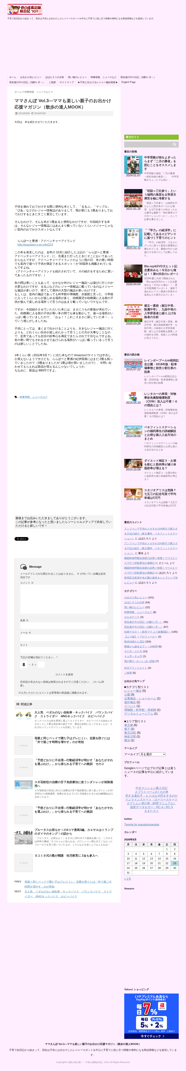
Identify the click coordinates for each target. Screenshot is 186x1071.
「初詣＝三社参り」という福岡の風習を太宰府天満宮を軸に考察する (160, 194)
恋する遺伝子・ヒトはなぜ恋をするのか (151, 795)
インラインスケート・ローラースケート (151, 799)
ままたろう (151, 810)
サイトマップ (67, 82)
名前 (24, 620)
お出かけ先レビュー (30, 77)
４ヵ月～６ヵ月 (133, 656)
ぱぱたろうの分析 (54, 77)
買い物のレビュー (77, 77)
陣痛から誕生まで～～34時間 (141, 646)
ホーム (12, 77)
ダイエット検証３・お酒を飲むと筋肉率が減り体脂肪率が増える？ (160, 464)
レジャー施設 (133, 690)
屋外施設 (130, 702)
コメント (27, 582)
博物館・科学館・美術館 (140, 709)
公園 (127, 694)
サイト (24, 645)
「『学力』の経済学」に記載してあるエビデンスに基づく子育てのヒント (160, 234)
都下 (127, 728)
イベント (130, 706)
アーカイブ (131, 754)
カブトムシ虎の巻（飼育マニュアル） (151, 803)
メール (25, 632)
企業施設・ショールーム (140, 698)
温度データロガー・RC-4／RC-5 (151, 807)
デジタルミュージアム (138, 713)
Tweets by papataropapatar (141, 824)
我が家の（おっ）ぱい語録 (139, 661)
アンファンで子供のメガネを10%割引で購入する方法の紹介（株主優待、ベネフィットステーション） (151, 533)
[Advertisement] (93, 47)
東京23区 (130, 732)
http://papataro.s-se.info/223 (35, 244)
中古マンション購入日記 (151, 788)
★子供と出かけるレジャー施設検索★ (98, 82)
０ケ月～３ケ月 (133, 651)
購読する (133, 137)
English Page (129, 82)
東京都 (128, 725)
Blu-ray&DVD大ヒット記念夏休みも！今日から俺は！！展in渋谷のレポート (161, 270)
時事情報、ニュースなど (104, 77)
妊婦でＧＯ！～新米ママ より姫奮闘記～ (147, 631)
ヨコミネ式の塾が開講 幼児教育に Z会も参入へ (66, 855)
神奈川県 (130, 736)
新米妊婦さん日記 (134, 641)
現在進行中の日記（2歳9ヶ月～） (27, 82)
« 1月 (127, 878)
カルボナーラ (132, 617)
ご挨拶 (52, 82)
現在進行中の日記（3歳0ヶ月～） (138, 77)
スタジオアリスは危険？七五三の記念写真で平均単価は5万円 (160, 494)
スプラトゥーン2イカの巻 (151, 791)
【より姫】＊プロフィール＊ (140, 636)
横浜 (127, 740)
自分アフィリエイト (135, 667)
